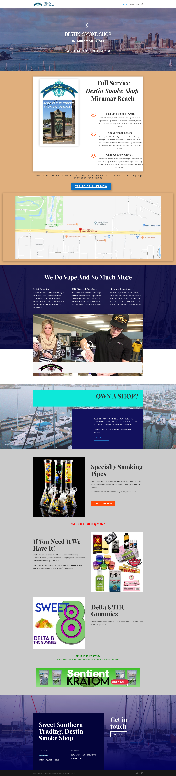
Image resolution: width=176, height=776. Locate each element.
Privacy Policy (134, 4)
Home (125, 4)
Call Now (118, 734)
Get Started (101, 438)
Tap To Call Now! (103, 503)
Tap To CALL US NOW (91, 186)
